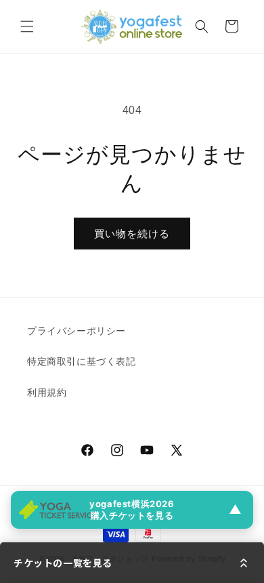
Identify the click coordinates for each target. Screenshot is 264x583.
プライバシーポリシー (76, 330)
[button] (27, 26)
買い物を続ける (132, 233)
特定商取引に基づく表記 (81, 361)
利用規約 (46, 392)
